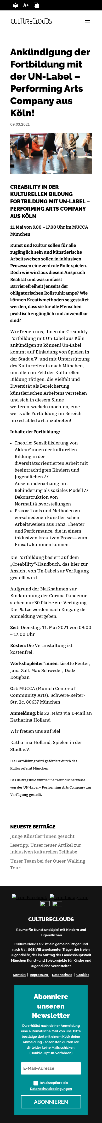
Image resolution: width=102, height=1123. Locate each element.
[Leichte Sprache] (15, 6)
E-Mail (78, 713)
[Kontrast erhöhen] (36, 6)
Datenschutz (62, 975)
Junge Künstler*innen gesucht (42, 836)
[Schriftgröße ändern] (26, 6)
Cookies (82, 975)
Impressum (39, 975)
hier (75, 564)
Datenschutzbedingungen (51, 1089)
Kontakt (19, 975)
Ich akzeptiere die (51, 1086)
